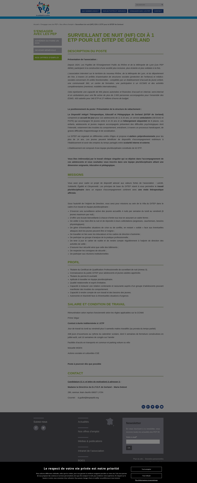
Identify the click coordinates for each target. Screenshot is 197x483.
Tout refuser (146, 476)
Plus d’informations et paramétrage (146, 480)
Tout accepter (146, 469)
